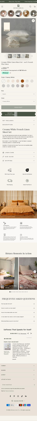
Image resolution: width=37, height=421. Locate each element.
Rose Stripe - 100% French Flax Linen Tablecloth (7, 353)
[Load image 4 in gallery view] (23, 56)
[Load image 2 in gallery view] (14, 56)
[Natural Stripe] (22, 86)
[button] (30, 6)
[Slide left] (5, 56)
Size (2, 91)
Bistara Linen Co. (15, 410)
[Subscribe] (35, 385)
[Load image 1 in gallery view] (10, 56)
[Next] (35, 271)
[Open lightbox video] (3, 13)
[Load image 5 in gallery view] (27, 56)
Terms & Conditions (10, 391)
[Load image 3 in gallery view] (18, 56)
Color (2, 98)
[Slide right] (32, 56)
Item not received (11, 342)
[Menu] (2, 6)
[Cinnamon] (22, 81)
